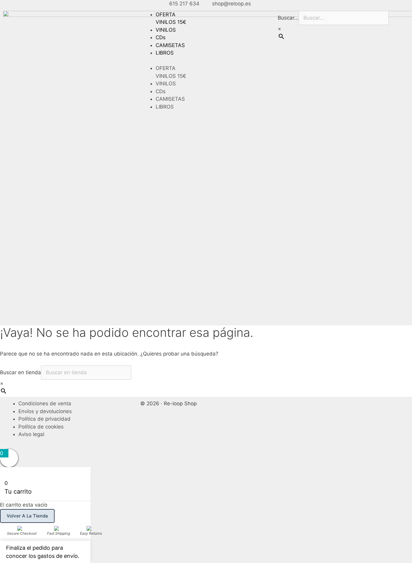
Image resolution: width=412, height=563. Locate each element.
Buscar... (288, 18)
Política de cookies (41, 427)
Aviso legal (31, 434)
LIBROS (165, 53)
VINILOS (166, 30)
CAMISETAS (170, 45)
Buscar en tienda (20, 372)
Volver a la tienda (27, 516)
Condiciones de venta (44, 403)
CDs (161, 37)
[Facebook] (285, 407)
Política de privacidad (44, 419)
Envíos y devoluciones (45, 411)
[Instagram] (301, 407)
